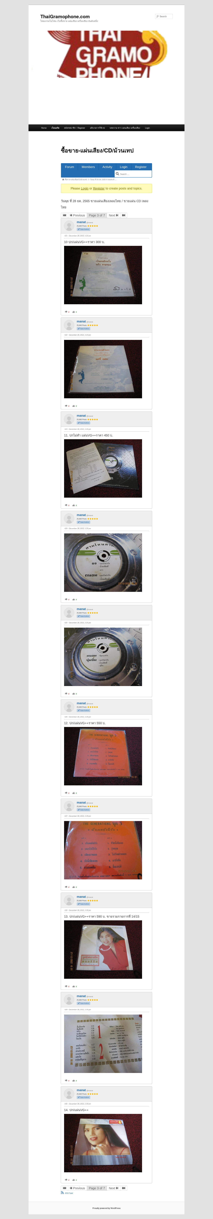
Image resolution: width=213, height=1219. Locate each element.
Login (147, 127)
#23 (66, 429)
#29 (66, 1010)
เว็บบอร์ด (55, 127)
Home (43, 127)
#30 (66, 1104)
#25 (66, 623)
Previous (78, 215)
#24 (66, 528)
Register (141, 167)
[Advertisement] (106, 101)
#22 (66, 335)
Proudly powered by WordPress (106, 1208)
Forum (69, 167)
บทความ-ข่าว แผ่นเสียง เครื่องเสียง (125, 127)
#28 (66, 910)
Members (88, 167)
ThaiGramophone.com (65, 16)
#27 (66, 816)
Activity (107, 167)
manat (81, 222)
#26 (66, 717)
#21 (66, 236)
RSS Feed (69, 1193)
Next (112, 215)
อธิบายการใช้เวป (97, 127)
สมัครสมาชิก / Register (74, 127)
